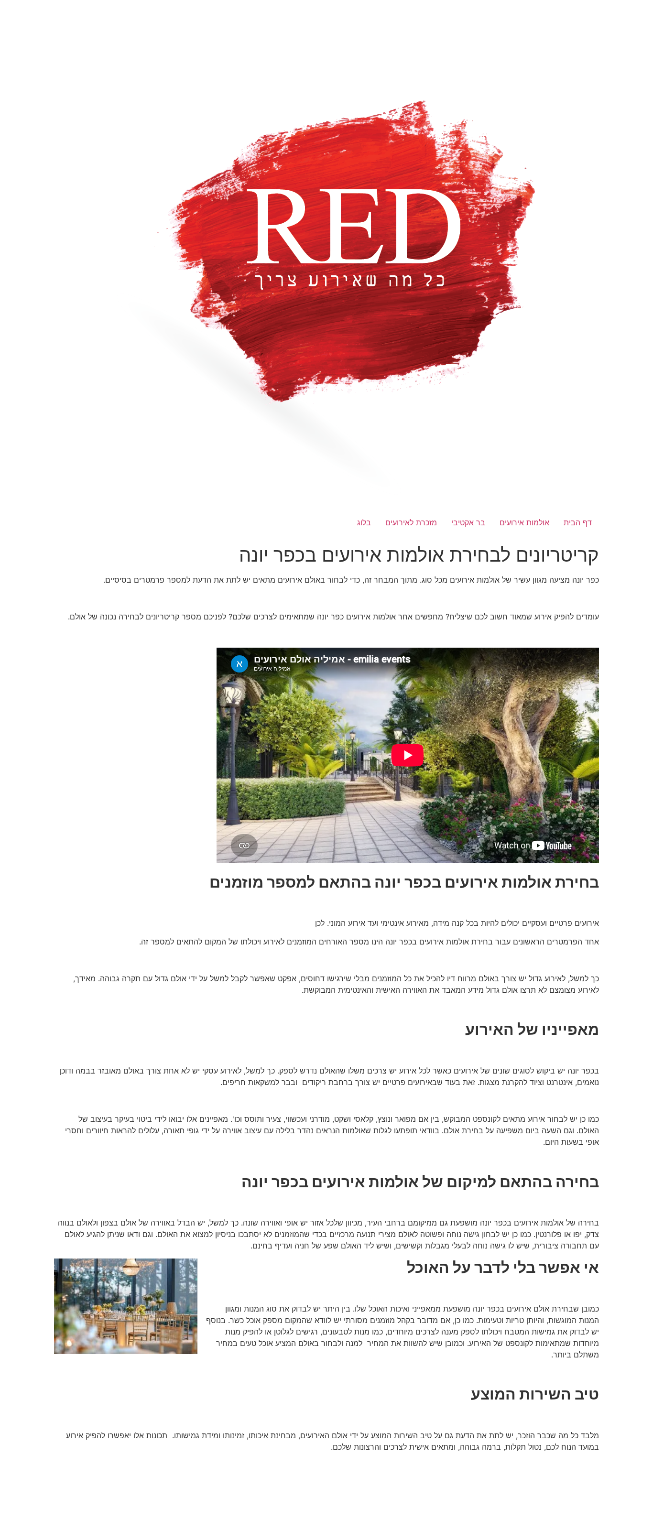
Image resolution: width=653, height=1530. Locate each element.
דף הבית (578, 522)
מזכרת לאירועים (411, 522)
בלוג (364, 522)
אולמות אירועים (524, 522)
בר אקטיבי (468, 522)
